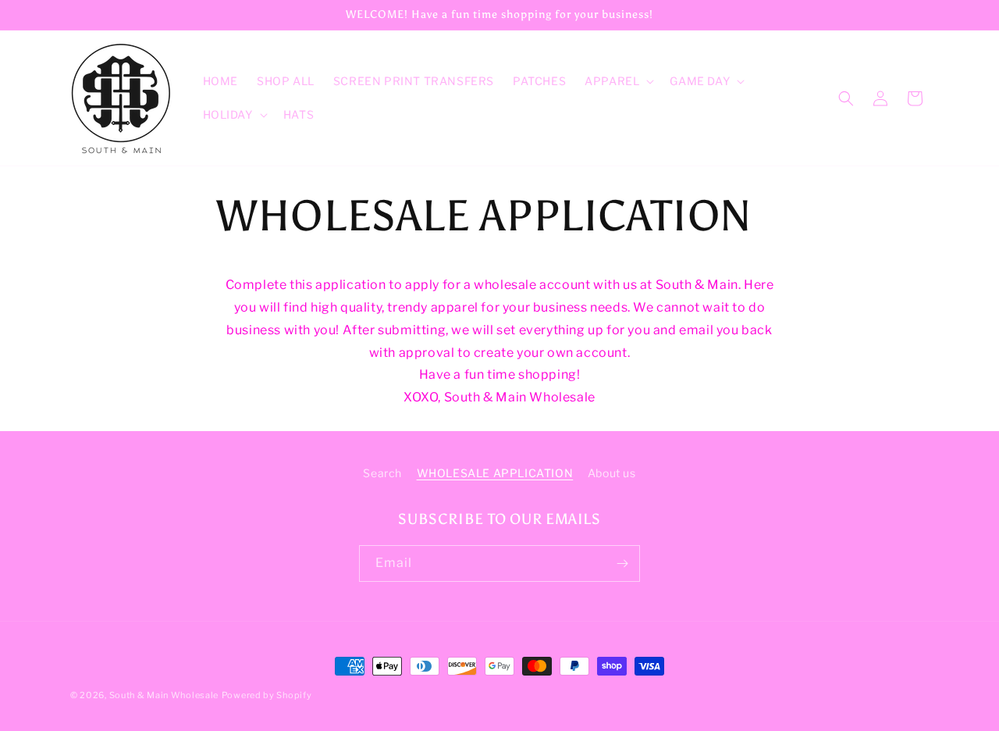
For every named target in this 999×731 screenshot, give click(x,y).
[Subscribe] (622, 563)
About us (612, 473)
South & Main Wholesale (164, 695)
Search (382, 473)
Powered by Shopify (267, 695)
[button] (617, 81)
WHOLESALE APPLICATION (495, 473)
